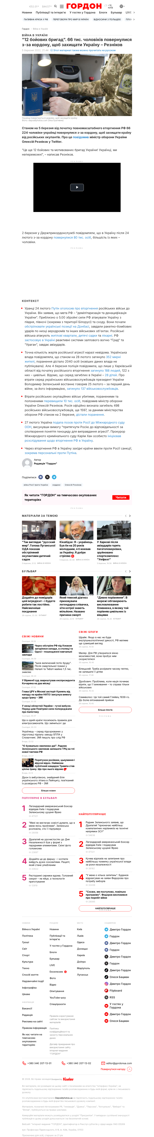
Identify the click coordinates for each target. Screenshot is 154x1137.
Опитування (57, 991)
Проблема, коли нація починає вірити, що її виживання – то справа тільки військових (104, 684)
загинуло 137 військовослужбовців (92, 388)
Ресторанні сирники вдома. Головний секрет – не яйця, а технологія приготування (51, 878)
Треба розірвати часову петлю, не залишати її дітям (104, 670)
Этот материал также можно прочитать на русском (84, 50)
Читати (121, 497)
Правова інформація (34, 1027)
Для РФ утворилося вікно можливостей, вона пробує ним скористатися (98, 656)
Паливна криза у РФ (36, 19)
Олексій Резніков (73, 485)
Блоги (103, 12)
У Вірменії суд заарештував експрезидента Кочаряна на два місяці (48, 682)
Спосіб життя (30, 974)
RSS (112, 997)
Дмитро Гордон (120, 929)
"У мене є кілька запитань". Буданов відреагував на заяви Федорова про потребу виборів (107, 878)
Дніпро (81, 961)
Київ (79, 929)
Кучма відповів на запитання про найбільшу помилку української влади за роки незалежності (108, 861)
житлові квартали (64, 335)
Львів (80, 935)
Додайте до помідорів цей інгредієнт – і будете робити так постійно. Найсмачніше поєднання (38, 604)
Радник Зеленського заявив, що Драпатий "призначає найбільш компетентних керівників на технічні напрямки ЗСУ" (107, 827)
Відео (53, 984)
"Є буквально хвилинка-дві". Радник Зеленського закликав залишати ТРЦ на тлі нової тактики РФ (48, 748)
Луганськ (82, 974)
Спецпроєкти (58, 1004)
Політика (27, 935)
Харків (81, 955)
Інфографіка (29, 987)
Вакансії (27, 1008)
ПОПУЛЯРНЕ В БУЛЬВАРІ (39, 797)
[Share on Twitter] (47, 477)
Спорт (26, 955)
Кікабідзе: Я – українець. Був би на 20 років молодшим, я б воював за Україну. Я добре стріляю (76, 548)
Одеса (80, 942)
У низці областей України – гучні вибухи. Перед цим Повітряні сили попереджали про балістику (47, 708)
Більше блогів (105, 710)
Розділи (54, 923)
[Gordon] (84, 6)
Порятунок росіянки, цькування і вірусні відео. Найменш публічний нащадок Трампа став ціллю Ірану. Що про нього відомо (48, 764)
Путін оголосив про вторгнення (74, 308)
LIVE (52, 965)
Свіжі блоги (88, 631)
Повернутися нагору (113, 1069)
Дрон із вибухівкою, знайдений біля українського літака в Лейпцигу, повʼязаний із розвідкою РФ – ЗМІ (48, 780)
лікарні (107, 335)
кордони (56, 485)
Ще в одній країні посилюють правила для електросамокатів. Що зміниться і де (47, 722)
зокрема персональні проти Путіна (50, 453)
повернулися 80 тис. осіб (72, 237)
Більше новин (48, 790)
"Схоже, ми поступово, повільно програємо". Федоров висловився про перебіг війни (106, 894)
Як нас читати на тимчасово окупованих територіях (32, 1039)
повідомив (81, 137)
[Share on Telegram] (54, 477)
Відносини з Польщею (107, 19)
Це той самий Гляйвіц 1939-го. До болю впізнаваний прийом (104, 699)
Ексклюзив (56, 971)
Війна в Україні (40, 28)
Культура (27, 961)
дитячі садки (88, 335)
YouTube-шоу (58, 997)
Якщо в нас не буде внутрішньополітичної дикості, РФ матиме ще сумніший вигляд (103, 640)
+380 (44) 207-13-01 (39, 1063)
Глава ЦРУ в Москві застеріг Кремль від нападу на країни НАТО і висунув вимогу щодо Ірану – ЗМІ (46, 694)
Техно (25, 968)
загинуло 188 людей (105, 370)
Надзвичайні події (33, 981)
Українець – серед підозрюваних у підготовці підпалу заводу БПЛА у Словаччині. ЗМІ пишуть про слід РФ (44, 734)
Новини (27, 12)
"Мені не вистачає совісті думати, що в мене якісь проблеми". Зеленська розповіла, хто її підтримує (52, 825)
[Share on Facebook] (40, 477)
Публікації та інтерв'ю (51, 12)
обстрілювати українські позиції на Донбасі (57, 326)
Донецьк (82, 948)
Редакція (27, 1014)
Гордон (25, 28)
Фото (53, 978)
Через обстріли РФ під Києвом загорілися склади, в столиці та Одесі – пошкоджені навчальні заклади (47, 650)
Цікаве (26, 994)
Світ (24, 948)
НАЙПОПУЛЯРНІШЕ (92, 814)
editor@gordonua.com (119, 1063)
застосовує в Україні (40, 340)
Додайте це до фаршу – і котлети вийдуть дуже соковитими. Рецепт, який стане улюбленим (49, 861)
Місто (80, 923)
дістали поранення (89, 414)
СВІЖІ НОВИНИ (33, 636)
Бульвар (116, 12)
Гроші (25, 942)
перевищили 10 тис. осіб (62, 401)
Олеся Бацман (119, 977)
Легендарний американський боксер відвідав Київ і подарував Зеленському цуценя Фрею (107, 844)
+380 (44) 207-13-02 (79, 1063)
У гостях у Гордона (82, 12)
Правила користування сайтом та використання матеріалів (62, 1019)
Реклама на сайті (32, 1021)
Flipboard (116, 990)
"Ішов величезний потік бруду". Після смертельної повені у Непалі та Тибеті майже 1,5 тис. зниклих (47, 667)
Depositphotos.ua (63, 1098)
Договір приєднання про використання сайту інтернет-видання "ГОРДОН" (62, 1049)
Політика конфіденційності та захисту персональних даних (61, 1033)
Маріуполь (83, 968)
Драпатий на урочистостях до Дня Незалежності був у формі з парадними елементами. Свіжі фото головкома (50, 844)
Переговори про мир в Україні (71, 19)
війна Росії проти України (36, 485)
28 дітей (111, 375)
